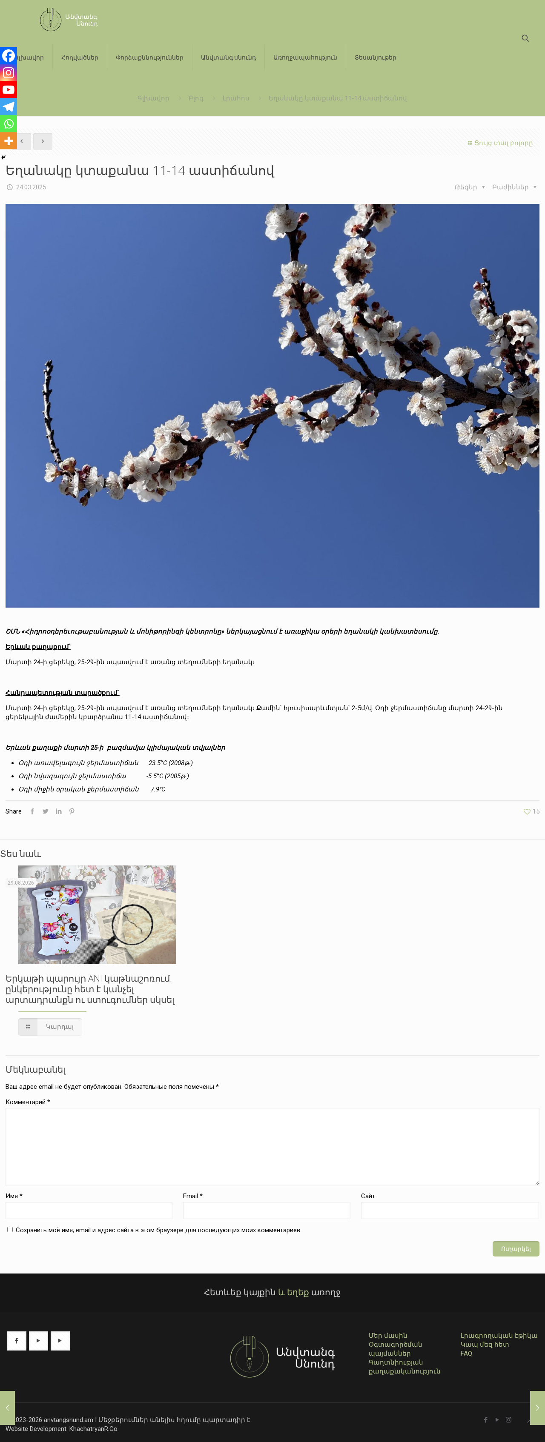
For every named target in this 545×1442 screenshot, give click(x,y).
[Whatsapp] (8, 123)
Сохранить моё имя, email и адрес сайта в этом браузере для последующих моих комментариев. (158, 1230)
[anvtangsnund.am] (65, 19)
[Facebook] (8, 55)
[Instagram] (8, 72)
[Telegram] (8, 106)
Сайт (368, 1196)
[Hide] (3, 157)
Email (193, 1196)
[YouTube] (497, 1420)
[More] (8, 140)
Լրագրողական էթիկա (499, 1335)
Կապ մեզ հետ (485, 1344)
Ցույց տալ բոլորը (503, 143)
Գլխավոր (153, 98)
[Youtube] (8, 89)
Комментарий (28, 1102)
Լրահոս (236, 98)
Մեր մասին (388, 1335)
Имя (14, 1196)
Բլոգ (196, 98)
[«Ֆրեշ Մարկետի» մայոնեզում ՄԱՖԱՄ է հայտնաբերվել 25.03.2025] (537, 1408)
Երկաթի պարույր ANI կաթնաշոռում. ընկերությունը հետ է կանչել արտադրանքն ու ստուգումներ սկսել (90, 988)
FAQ (466, 1353)
